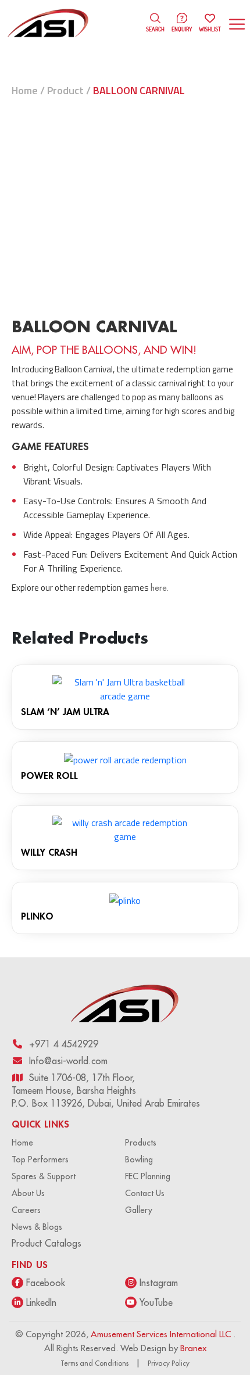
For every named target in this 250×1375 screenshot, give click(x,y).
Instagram (159, 1282)
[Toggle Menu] (238, 24)
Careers (26, 1210)
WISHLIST (210, 24)
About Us (28, 1193)
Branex (193, 1348)
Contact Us (145, 1193)
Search (155, 29)
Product (65, 90)
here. (160, 588)
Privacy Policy (169, 1363)
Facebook (45, 1282)
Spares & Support (44, 1176)
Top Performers (40, 1159)
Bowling (139, 1159)
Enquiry (182, 29)
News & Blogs (37, 1227)
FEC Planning (147, 1176)
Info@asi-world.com (68, 1061)
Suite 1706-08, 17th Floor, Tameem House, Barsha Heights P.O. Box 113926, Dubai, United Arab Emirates (106, 1090)
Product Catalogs (46, 1243)
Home (25, 90)
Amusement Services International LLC (162, 1334)
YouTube (156, 1302)
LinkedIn (41, 1302)
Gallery (138, 1210)
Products (140, 1142)
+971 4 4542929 (63, 1044)
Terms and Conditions (94, 1363)
